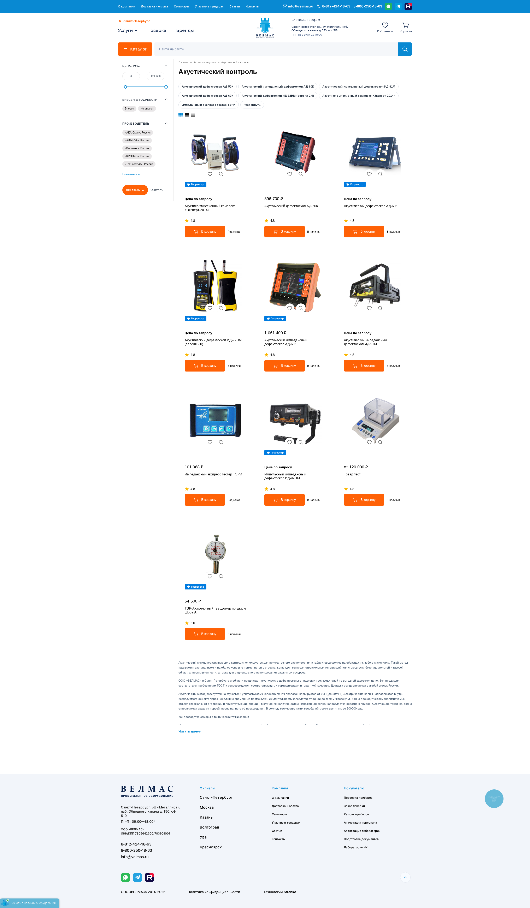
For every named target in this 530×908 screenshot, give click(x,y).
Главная (183, 62)
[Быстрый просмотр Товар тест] (380, 442)
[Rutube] (408, 6)
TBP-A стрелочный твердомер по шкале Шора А (215, 610)
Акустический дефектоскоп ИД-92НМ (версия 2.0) (213, 342)
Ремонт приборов (356, 814)
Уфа (203, 837)
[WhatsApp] (388, 6)
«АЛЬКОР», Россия (137, 140)
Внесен (129, 108)
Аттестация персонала (360, 822)
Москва (207, 807)
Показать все (131, 174)
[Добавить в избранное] (210, 174)
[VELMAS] (265, 27)
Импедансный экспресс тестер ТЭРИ (213, 474)
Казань (206, 817)
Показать (133, 190)
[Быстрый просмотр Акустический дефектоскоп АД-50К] (301, 174)
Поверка (156, 30)
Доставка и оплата (154, 6)
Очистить (157, 189)
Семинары (181, 6)
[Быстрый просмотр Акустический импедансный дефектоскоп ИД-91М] (380, 308)
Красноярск (211, 847)
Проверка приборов (358, 797)
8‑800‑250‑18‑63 (367, 6)
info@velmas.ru (300, 6)
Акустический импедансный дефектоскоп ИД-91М (365, 342)
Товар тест (352, 474)
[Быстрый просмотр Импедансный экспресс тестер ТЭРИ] (221, 442)
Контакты (252, 6)
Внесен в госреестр (139, 99)
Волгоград (209, 827)
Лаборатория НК (355, 847)
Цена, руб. (131, 65)
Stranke (290, 892)
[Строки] (193, 115)
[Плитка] (180, 115)
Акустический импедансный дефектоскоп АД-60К (285, 342)
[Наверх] (405, 877)
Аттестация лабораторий (362, 830)
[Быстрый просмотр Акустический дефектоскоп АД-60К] (380, 174)
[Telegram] (398, 6)
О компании (126, 6)
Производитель (135, 123)
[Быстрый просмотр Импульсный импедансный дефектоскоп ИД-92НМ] (301, 442)
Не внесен (147, 108)
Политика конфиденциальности (214, 892)
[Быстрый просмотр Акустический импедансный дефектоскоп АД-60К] (301, 308)
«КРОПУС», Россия (137, 156)
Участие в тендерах (209, 6)
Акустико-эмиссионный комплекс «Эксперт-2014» (210, 208)
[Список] (187, 115)
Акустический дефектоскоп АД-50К (291, 206)
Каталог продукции (205, 62)
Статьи (235, 6)
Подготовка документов (361, 839)
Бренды (185, 30)
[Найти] (405, 49)
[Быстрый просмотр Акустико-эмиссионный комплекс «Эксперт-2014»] (221, 174)
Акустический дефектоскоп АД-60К (371, 206)
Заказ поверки (354, 806)
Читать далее (189, 731)
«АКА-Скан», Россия (138, 132)
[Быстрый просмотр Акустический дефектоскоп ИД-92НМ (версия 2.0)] (221, 308)
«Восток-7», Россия (137, 148)
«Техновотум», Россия (139, 164)
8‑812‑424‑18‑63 (336, 6)
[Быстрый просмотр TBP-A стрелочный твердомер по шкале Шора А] (221, 576)
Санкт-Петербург (216, 797)
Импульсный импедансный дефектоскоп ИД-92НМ (285, 476)
